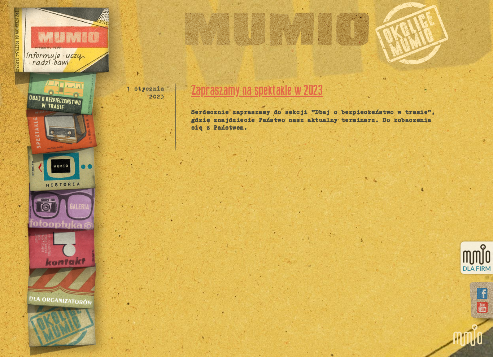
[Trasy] (61, 89)
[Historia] (61, 167)
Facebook (482, 293)
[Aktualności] (61, 40)
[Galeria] (61, 206)
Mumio (277, 29)
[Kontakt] (61, 245)
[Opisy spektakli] (61, 128)
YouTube (482, 307)
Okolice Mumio (412, 33)
